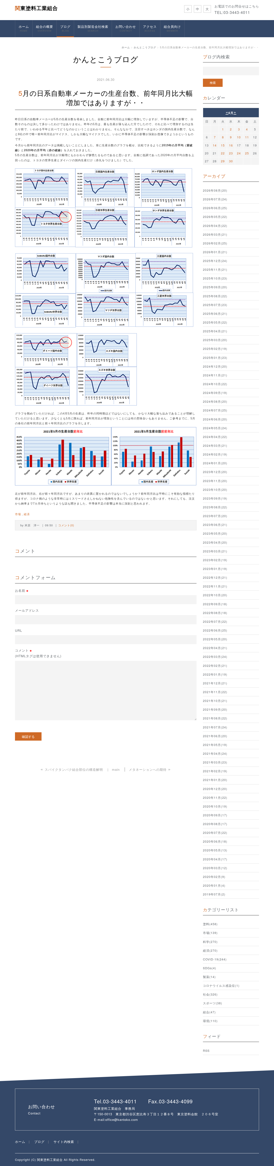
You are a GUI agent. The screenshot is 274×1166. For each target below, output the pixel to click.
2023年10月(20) (215, 489)
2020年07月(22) (215, 832)
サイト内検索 (64, 1141)
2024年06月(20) (215, 419)
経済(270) (210, 950)
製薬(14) (209, 977)
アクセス (150, 28)
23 (231, 153)
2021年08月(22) (215, 718)
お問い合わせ (125, 28)
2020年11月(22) (215, 797)
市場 (18, 514)
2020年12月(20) (215, 789)
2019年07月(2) (214, 894)
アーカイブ (214, 176)
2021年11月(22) (215, 692)
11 (247, 137)
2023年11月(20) (215, 481)
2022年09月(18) (215, 604)
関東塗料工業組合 (36, 8)
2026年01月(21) (215, 252)
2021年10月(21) (215, 700)
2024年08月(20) (215, 401)
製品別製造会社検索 (92, 28)
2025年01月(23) (215, 357)
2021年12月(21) (215, 683)
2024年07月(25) (215, 410)
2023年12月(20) (215, 472)
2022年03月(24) (215, 656)
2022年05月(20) (215, 639)
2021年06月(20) (215, 736)
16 (231, 145)
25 (247, 153)
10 (239, 137)
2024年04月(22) (215, 437)
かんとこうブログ (145, 47)
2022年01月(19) (215, 674)
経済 (27, 514)
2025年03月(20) (215, 340)
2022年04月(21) (215, 648)
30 (231, 161)
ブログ (65, 28)
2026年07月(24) (215, 199)
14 (215, 145)
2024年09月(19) (215, 393)
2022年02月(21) (215, 665)
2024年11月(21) (215, 375)
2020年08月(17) (215, 824)
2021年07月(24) (215, 727)
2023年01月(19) (215, 569)
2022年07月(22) (215, 621)
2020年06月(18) (215, 841)
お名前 (21, 590)
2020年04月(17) (215, 859)
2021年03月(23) (215, 762)
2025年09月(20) (215, 287)
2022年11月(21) (215, 586)
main (116, 769)
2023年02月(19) (215, 560)
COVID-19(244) (215, 959)
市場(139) (210, 933)
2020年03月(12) (215, 868)
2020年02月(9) (214, 876)
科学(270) (210, 942)
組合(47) (209, 1012)
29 (223, 161)
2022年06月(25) (215, 630)
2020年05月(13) (215, 850)
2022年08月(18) (215, 613)
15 (223, 145)
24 (239, 153)
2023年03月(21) (215, 551)
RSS (206, 1050)
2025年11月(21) (215, 269)
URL (18, 630)
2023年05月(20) (215, 533)
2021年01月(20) (215, 780)
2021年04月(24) (215, 753)
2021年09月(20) (215, 709)
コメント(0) (66, 525)
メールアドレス (27, 610)
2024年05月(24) (215, 428)
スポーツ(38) (212, 1003)
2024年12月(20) (215, 366)
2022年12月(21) (215, 577)
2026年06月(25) (215, 208)
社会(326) (210, 994)
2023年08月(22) (215, 507)
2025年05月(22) (215, 322)
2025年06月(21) (215, 313)
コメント (38, 653)
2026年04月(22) (215, 225)
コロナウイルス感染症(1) (221, 985)
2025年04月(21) (215, 331)
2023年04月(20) (215, 542)
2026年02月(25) (215, 243)
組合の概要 (44, 28)
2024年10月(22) (215, 384)
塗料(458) (210, 924)
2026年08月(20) (215, 190)
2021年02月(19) (215, 771)
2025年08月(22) (215, 296)
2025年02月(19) (215, 348)
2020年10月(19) (215, 806)
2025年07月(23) (215, 305)
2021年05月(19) (215, 745)
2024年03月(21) (215, 445)
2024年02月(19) (215, 454)
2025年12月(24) (215, 261)
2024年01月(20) (215, 463)
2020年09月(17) (215, 815)
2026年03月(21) (215, 234)
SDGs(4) (209, 968)
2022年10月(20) (215, 595)
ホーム (24, 28)
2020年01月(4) (214, 885)
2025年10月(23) (215, 278)
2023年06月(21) (215, 524)
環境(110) (210, 1021)
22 (223, 153)
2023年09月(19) (215, 498)
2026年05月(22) (215, 217)
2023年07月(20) (215, 516)
